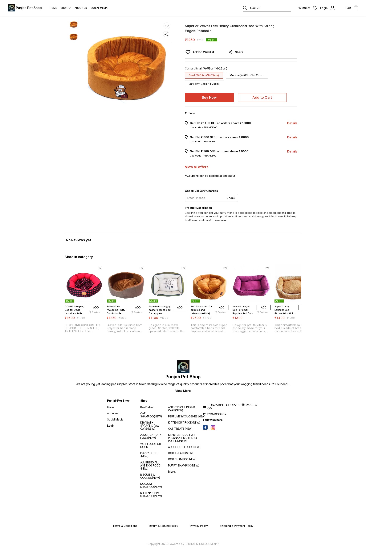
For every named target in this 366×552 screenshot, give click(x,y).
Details (292, 123)
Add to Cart (262, 97)
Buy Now (209, 97)
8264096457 (216, 414)
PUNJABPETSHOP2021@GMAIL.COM (232, 406)
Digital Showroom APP (202, 544)
